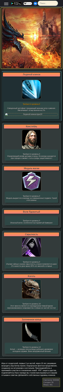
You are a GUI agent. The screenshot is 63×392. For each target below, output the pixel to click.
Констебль (31, 126)
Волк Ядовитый (31, 212)
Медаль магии (31, 168)
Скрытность (31, 234)
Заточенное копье (31, 319)
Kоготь (31, 276)
